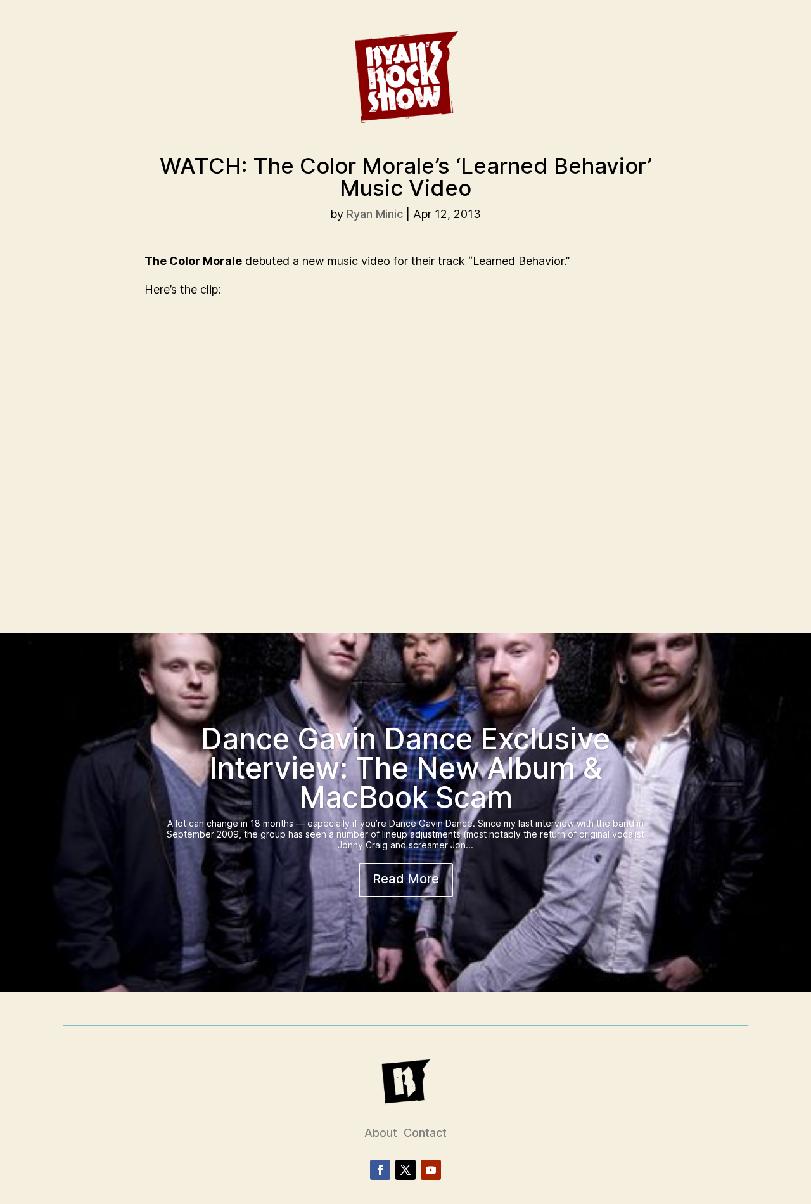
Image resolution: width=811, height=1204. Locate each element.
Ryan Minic (375, 214)
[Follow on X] (405, 1170)
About (380, 1132)
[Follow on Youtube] (431, 1170)
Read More (406, 878)
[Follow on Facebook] (380, 1170)
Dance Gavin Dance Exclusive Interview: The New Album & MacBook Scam (405, 768)
